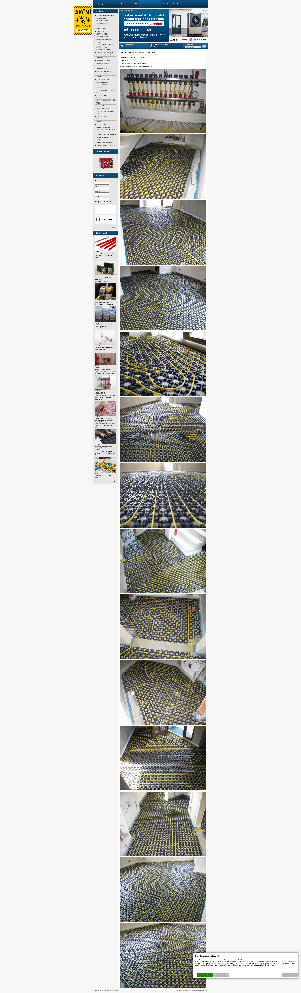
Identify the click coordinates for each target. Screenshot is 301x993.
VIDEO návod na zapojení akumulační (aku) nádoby (103, 368)
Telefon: (97, 196)
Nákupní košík (129, 44)
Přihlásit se (167, 47)
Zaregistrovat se (158, 47)
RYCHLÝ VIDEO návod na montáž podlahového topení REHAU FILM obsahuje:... (105, 453)
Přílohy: (97, 202)
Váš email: (98, 191)
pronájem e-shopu (197, 990)
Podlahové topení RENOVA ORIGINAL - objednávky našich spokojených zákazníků (105, 279)
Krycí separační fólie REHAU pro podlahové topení (105, 348)
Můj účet (173, 47)
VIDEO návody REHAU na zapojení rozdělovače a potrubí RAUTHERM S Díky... (105, 425)
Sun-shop (205, 990)
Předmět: (97, 181)
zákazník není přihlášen (161, 44)
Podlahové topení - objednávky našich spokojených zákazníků (104, 303)
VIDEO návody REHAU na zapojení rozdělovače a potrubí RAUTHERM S (104, 420)
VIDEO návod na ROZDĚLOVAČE (100, 393)
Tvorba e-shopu (186, 990)
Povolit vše (205, 974)
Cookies (178, 990)
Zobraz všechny (112, 482)
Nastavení (290, 974)
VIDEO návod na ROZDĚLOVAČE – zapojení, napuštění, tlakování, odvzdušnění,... (105, 397)
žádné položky (129, 47)
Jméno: (97, 186)
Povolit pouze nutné (221, 974)
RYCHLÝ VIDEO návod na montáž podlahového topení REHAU (103, 447)
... (95, 328)
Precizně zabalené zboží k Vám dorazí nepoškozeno (104, 326)
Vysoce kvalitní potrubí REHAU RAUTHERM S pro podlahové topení (104, 255)
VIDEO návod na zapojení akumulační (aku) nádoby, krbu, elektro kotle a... (105, 372)
